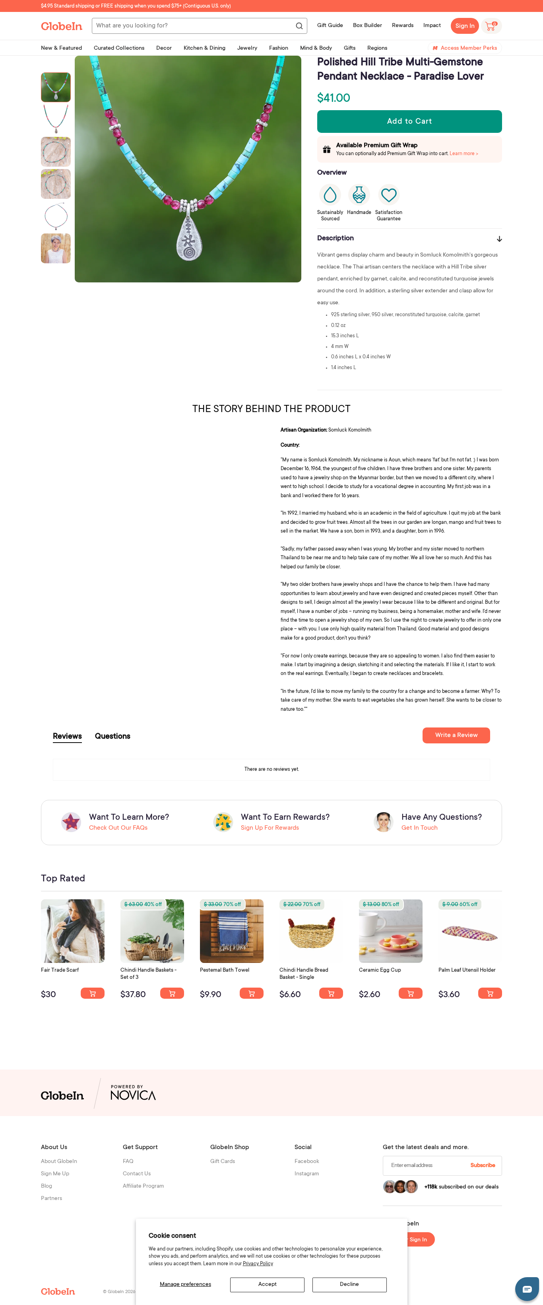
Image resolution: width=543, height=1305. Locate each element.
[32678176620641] (93, 993)
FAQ (128, 1162)
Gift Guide (330, 26)
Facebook (307, 1162)
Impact (432, 26)
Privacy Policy (258, 1264)
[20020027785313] (331, 993)
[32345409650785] (252, 993)
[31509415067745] (411, 993)
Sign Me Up (55, 1174)
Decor (164, 48)
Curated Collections (119, 48)
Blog (46, 1186)
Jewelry (247, 48)
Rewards (402, 26)
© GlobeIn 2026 (119, 1292)
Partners (51, 1199)
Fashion (278, 48)
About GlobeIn (59, 1162)
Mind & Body (316, 48)
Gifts (349, 48)
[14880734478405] (172, 993)
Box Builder (367, 26)
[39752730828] (490, 993)
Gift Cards (222, 1162)
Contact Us (137, 1174)
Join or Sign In (409, 1240)
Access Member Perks (469, 48)
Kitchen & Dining (204, 48)
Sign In (465, 26)
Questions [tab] (112, 737)
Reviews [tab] (67, 737)
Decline (349, 1285)
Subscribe (483, 1166)
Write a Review (456, 735)
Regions (377, 48)
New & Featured (61, 48)
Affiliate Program (143, 1186)
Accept (267, 1285)
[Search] (299, 26)
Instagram (307, 1174)
